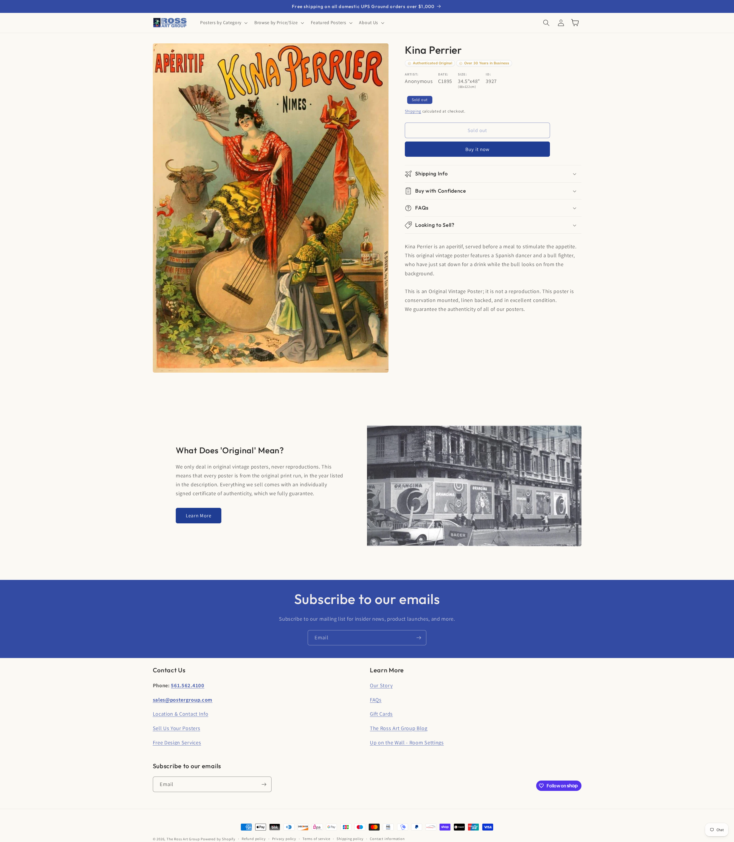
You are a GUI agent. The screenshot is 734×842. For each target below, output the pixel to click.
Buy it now (477, 149)
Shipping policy (350, 838)
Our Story (381, 685)
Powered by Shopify (218, 839)
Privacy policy (284, 838)
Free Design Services (177, 742)
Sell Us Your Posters (176, 728)
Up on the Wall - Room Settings (407, 742)
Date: (443, 74)
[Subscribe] (418, 638)
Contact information (387, 838)
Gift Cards (381, 713)
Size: (462, 74)
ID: (488, 74)
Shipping (413, 111)
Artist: (412, 74)
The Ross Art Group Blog (398, 728)
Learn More (199, 515)
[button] (223, 23)
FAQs (376, 699)
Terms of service (316, 838)
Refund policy (254, 838)
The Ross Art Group (183, 839)
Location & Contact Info (180, 713)
